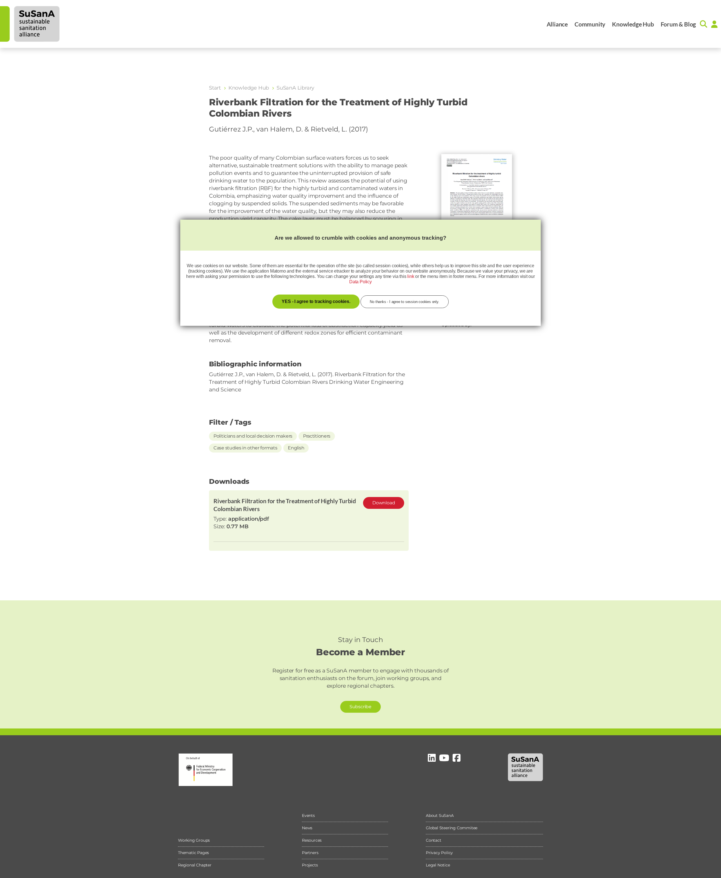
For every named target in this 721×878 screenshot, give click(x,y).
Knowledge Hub (633, 24)
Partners (310, 852)
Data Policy (360, 281)
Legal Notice (438, 865)
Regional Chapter (195, 865)
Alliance (557, 24)
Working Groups (194, 840)
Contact (433, 840)
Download (383, 502)
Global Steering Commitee (451, 827)
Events (308, 815)
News (307, 827)
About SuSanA (440, 815)
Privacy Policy (439, 852)
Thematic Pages (193, 852)
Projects (310, 865)
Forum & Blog (678, 24)
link (410, 276)
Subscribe (360, 706)
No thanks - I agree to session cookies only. (404, 302)
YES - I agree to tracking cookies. (316, 301)
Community (590, 24)
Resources (312, 840)
